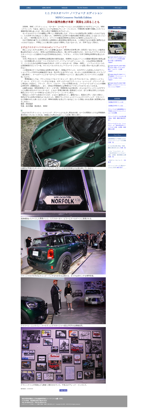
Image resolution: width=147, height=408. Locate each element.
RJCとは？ (118, 8)
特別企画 (64, 8)
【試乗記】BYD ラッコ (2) (115, 102)
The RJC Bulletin (82, 8)
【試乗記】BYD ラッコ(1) (115, 105)
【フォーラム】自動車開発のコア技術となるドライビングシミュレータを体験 (117, 111)
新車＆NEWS (46, 8)
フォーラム (100, 8)
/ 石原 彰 (117, 140)
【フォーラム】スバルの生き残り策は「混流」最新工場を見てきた (117, 118)
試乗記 (29, 8)
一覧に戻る (63, 390)
